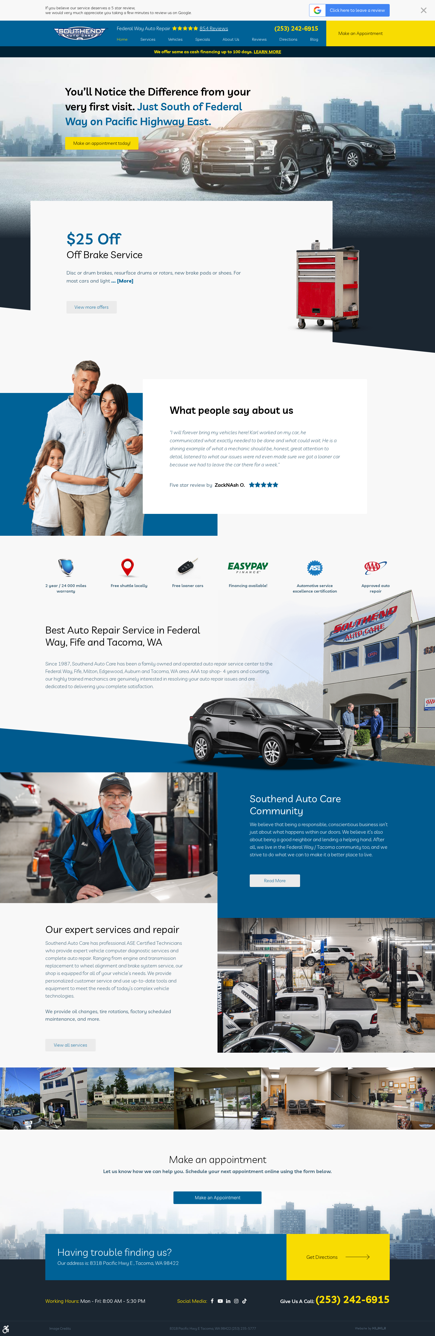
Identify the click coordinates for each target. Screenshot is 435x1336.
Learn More (267, 51)
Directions (288, 39)
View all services (70, 1045)
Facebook (212, 1301)
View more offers (91, 307)
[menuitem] (122, 39)
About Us (231, 39)
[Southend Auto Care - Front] (130, 1098)
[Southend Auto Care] (81, 33)
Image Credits (60, 1328)
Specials (202, 39)
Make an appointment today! (101, 143)
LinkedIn (228, 1301)
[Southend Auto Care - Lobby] (304, 1098)
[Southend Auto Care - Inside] (217, 1098)
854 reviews (214, 28)
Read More (275, 880)
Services (147, 39)
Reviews (259, 39)
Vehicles (175, 39)
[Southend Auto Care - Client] (43, 1098)
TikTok (244, 1301)
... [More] (121, 281)
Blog (314, 39)
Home (122, 39)
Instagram (236, 1301)
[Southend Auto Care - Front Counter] (391, 1098)
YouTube (220, 1301)
